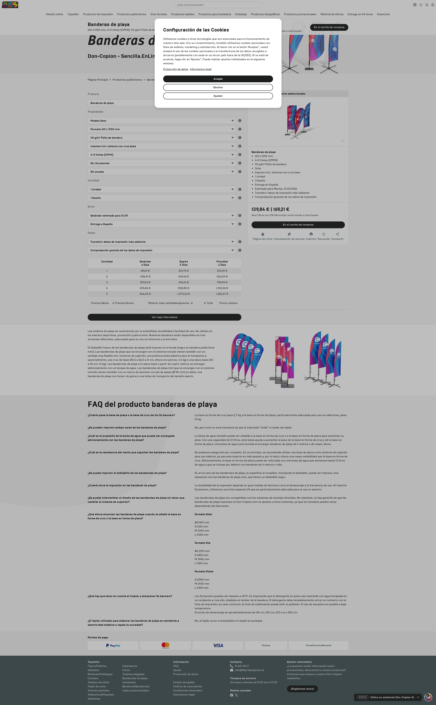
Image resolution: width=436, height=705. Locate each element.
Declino (218, 87)
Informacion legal (201, 69)
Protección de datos (175, 69)
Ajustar (218, 96)
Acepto (218, 79)
